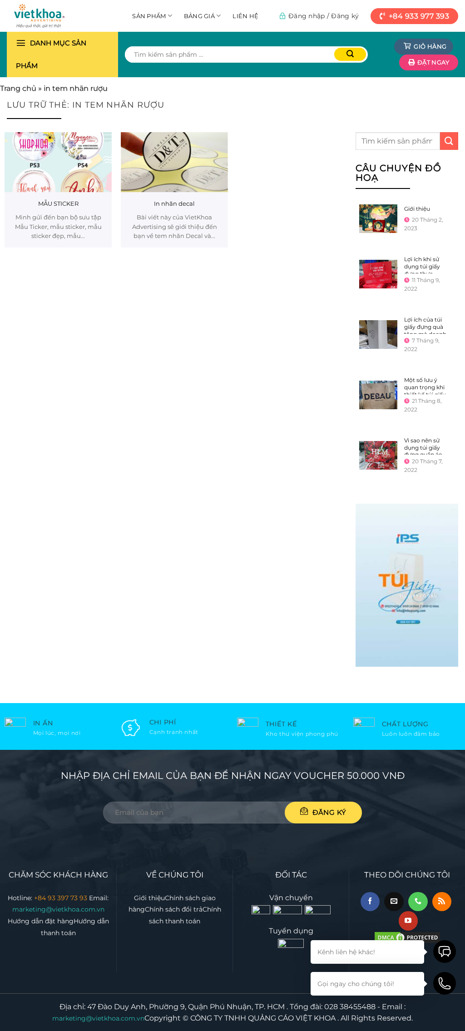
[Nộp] (350, 54)
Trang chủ (18, 88)
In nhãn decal (174, 203)
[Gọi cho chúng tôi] (418, 902)
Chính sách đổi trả (174, 909)
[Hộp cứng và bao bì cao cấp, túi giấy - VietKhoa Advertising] (52, 16)
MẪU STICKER (58, 203)
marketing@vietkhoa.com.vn (58, 909)
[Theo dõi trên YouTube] (408, 921)
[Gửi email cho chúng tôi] (394, 902)
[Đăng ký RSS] (442, 902)
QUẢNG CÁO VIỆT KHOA (292, 1018)
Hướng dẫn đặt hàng (41, 921)
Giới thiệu (417, 208)
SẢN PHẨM (149, 16)
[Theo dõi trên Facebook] (370, 902)
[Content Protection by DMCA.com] (407, 936)
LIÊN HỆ (245, 16)
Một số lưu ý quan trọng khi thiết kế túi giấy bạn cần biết (425, 391)
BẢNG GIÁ (199, 16)
